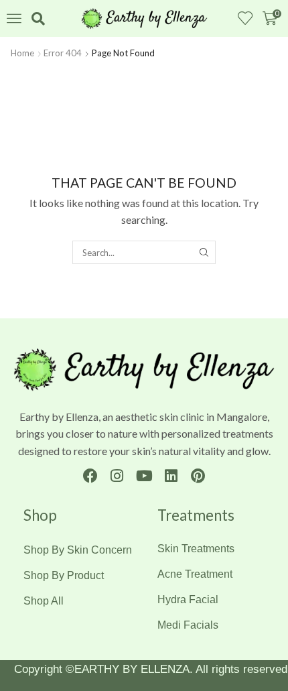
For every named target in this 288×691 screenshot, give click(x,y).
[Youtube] (143, 476)
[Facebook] (90, 476)
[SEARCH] (203, 252)
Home (22, 53)
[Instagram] (117, 476)
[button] (14, 18)
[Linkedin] (171, 476)
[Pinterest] (198, 476)
